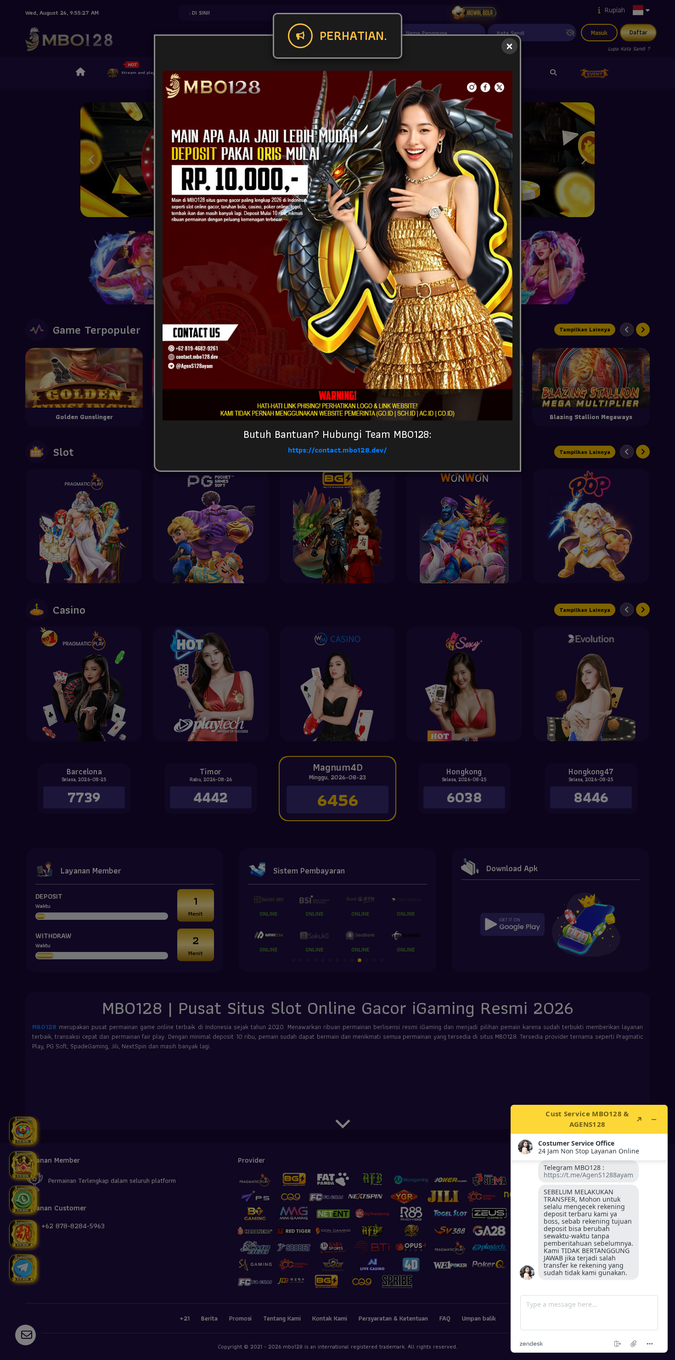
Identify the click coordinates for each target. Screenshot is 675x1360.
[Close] (509, 46)
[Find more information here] (589, 1228)
